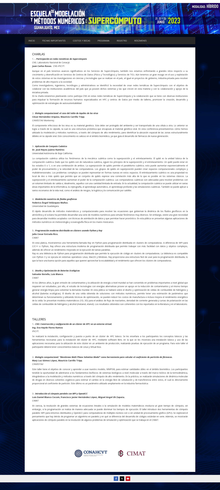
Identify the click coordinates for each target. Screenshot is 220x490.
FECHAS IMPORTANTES (54, 40)
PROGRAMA (103, 40)
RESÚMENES (140, 40)
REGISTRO (122, 40)
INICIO (31, 40)
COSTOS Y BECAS (81, 40)
